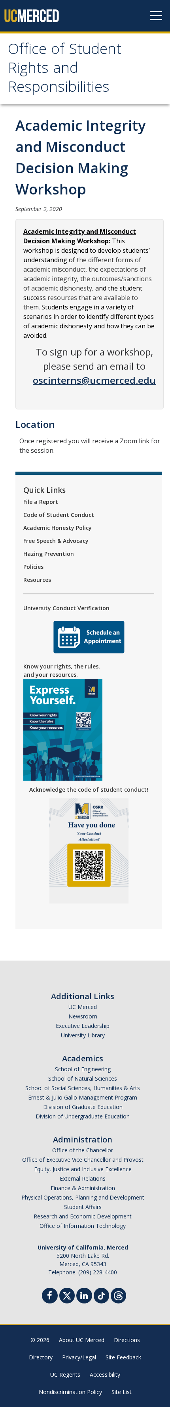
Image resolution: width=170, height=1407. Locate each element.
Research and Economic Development (83, 1216)
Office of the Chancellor (82, 1150)
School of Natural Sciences (82, 1078)
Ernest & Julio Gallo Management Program (82, 1097)
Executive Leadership (83, 1025)
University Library (83, 1035)
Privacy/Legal (79, 1357)
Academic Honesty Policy (57, 527)
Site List (121, 1392)
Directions (127, 1340)
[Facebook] (50, 1296)
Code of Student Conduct (58, 514)
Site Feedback (123, 1357)
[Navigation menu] (156, 16)
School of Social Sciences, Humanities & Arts (82, 1088)
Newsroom (82, 1016)
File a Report (40, 501)
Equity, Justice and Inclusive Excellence (83, 1169)
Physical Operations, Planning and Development (82, 1197)
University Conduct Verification (66, 608)
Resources (37, 579)
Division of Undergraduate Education (83, 1116)
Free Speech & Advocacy (56, 540)
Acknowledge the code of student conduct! (88, 789)
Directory (41, 1357)
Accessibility (105, 1374)
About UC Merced (81, 1340)
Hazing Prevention (48, 553)
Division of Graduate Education (83, 1107)
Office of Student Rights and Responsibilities (64, 69)
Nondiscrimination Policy (70, 1392)
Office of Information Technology (83, 1225)
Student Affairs (83, 1207)
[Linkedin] (84, 1296)
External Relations (83, 1178)
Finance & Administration (83, 1188)
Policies (33, 566)
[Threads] (118, 1295)
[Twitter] (67, 1295)
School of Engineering (83, 1069)
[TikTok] (101, 1295)
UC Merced (82, 1007)
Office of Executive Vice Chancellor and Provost (83, 1159)
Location (35, 424)
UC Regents (65, 1374)
